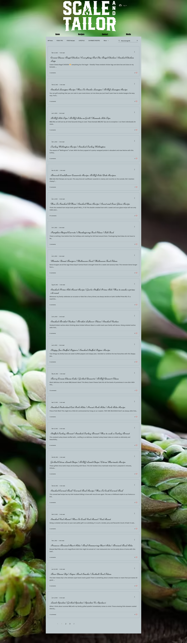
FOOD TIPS (60, 40)
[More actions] (135, 52)
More (105, 40)
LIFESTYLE (82, 40)
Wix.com (104, 637)
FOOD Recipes (71, 40)
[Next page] (74, 624)
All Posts (50, 40)
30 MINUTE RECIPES (94, 40)
